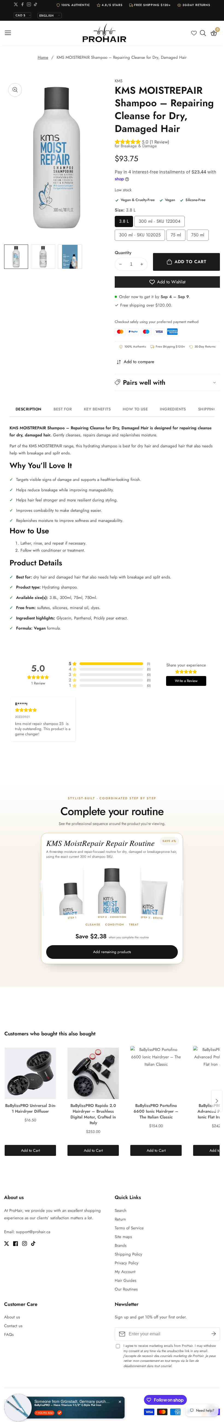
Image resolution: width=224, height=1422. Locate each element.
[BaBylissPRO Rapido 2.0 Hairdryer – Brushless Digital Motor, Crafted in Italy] (93, 1073)
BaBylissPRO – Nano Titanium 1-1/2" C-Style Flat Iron (67, 1400)
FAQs (9, 1335)
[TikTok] (35, 5)
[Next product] (216, 1101)
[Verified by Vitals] (59, 1408)
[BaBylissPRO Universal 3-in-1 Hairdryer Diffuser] (30, 1073)
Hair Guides (125, 1280)
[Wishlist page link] (194, 33)
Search (120, 1210)
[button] (167, 382)
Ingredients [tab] (173, 409)
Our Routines (126, 1289)
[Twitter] (16, 5)
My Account (125, 1272)
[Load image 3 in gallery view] (70, 257)
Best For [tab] (63, 409)
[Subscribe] (214, 1334)
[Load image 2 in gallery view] (43, 257)
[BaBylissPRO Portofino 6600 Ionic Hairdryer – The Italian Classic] (156, 1073)
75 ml (178, 236)
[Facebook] (22, 5)
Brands (120, 1245)
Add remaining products (112, 951)
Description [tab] (29, 409)
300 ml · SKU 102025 (140, 236)
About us (12, 1317)
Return (120, 1219)
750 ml (200, 236)
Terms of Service (129, 1228)
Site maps (123, 1237)
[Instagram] (29, 5)
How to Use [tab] (135, 409)
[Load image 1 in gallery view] (16, 257)
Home (43, 57)
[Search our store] (204, 33)
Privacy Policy (126, 1263)
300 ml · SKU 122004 (159, 222)
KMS (118, 81)
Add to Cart (30, 1150)
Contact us (13, 1326)
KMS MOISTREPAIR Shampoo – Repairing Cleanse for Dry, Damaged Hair (122, 57)
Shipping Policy (128, 1254)
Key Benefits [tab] (97, 409)
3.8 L (126, 222)
